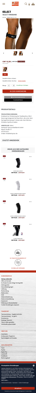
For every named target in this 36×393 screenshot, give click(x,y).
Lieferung (3, 289)
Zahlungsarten (5, 285)
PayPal (3, 350)
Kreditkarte (4, 356)
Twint (2, 348)
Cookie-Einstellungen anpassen (10, 305)
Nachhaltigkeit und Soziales (9, 338)
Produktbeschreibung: (9, 114)
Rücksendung (5, 291)
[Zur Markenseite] (7, 12)
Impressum (4, 301)
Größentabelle (22, 81)
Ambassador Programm (8, 336)
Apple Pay (4, 352)
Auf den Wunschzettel (19, 97)
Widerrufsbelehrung (6, 297)
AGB (2, 295)
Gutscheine (4, 334)
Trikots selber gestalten (7, 322)
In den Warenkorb (18, 91)
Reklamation (4, 293)
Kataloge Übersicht (6, 320)
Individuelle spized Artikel (8, 324)
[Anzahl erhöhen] (14, 85)
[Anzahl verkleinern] (9, 85)
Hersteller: (5, 125)
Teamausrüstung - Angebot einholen (11, 314)
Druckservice (4, 318)
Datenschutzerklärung (7, 299)
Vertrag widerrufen (6, 279)
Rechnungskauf (5, 358)
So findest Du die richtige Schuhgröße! (12, 283)
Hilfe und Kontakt (6, 281)
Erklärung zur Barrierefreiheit (9, 303)
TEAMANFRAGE (18, 100)
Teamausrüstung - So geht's (9, 316)
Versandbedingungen (7, 287)
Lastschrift (4, 354)
